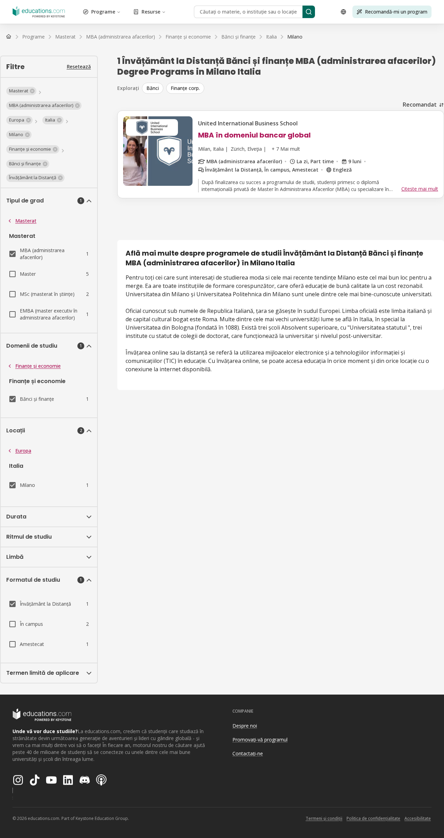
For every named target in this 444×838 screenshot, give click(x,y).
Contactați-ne (247, 753)
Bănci (152, 88)
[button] (21, 91)
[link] (294, 36)
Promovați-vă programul (260, 739)
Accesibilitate (417, 818)
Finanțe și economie (38, 366)
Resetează (79, 66)
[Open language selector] (343, 12)
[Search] (308, 12)
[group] (293, 88)
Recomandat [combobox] (420, 104)
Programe (103, 11)
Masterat (25, 220)
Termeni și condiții (324, 818)
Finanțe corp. (185, 88)
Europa (23, 450)
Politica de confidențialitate (373, 818)
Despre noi (244, 725)
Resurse (151, 11)
